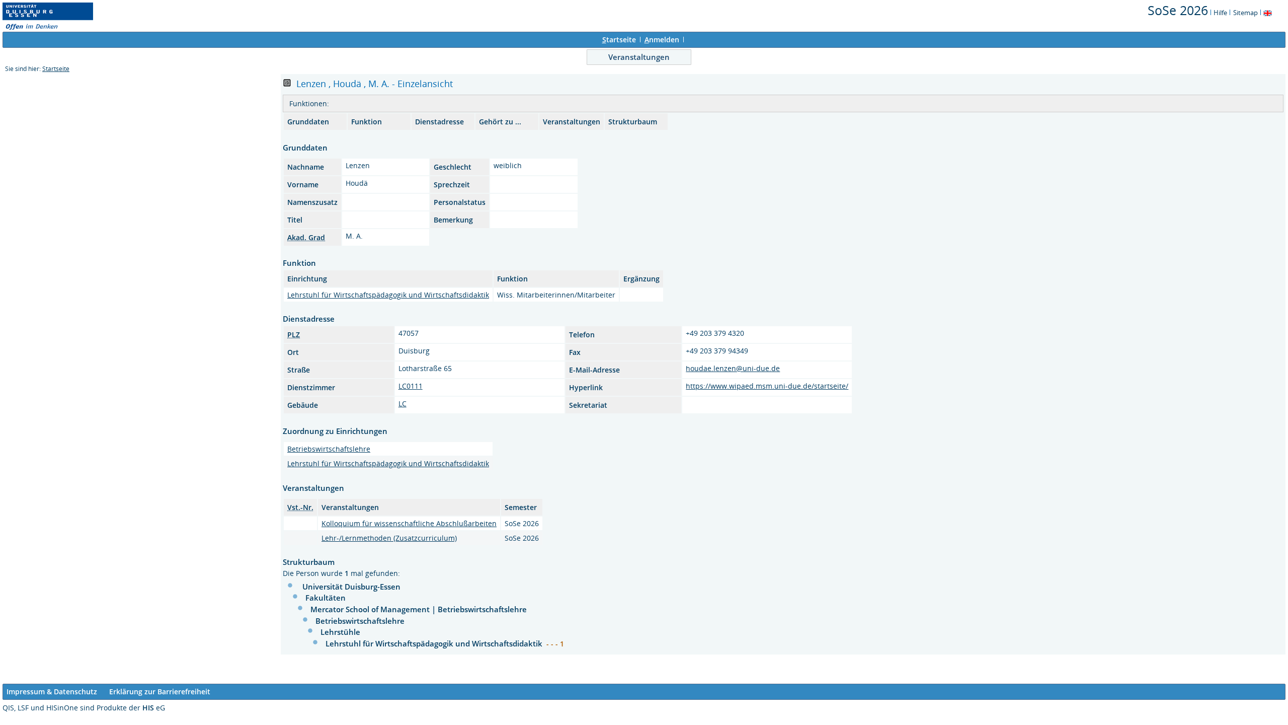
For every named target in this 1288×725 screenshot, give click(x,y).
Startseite (55, 68)
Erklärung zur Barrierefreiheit (159, 691)
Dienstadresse (439, 121)
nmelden (662, 39)
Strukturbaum (632, 121)
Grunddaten (308, 121)
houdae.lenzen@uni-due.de (733, 368)
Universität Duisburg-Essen (351, 587)
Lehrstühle (340, 632)
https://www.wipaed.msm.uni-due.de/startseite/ (767, 386)
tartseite (619, 39)
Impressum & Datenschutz (52, 691)
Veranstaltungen (639, 57)
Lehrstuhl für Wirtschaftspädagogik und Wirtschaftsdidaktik (388, 295)
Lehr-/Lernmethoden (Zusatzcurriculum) (389, 538)
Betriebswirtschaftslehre (328, 449)
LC (402, 403)
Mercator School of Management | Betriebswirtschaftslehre (418, 609)
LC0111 (410, 386)
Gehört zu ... (500, 121)
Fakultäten (325, 598)
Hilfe (1220, 12)
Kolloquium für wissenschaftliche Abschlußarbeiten (409, 523)
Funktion (366, 121)
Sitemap (1245, 12)
